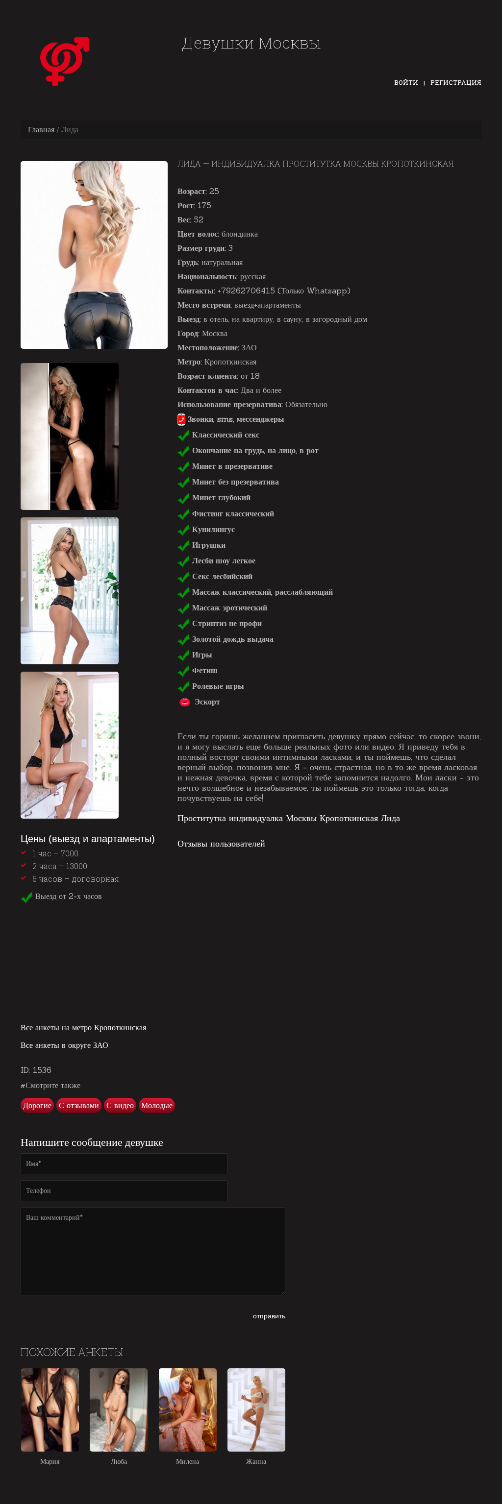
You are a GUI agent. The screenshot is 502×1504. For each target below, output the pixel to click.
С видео (120, 1105)
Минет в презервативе (231, 466)
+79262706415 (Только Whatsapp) (284, 290)
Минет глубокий (220, 497)
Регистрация (455, 82)
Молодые (157, 1105)
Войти (406, 82)
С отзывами (79, 1105)
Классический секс (224, 434)
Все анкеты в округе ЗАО (64, 1045)
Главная (41, 129)
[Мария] (50, 1410)
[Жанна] (256, 1410)
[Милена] (188, 1410)
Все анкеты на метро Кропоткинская (83, 1027)
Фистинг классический (232, 513)
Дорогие (37, 1105)
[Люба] (119, 1410)
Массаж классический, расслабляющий (261, 592)
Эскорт (206, 701)
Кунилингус (212, 529)
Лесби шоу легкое (222, 560)
